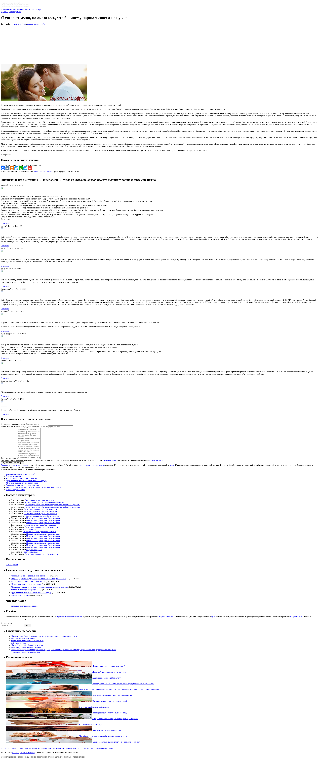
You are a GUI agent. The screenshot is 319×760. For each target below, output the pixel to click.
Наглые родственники (15, 490)
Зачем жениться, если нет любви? (20, 474)
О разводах (85, 748)
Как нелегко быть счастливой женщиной (109, 701)
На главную (6, 748)
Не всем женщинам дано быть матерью (40, 509)
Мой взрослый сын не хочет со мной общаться (112, 695)
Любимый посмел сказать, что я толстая (109, 672)
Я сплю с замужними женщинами (106, 730)
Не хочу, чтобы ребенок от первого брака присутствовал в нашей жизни (123, 684)
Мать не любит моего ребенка (24, 638)
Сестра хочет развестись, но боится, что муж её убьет (115, 719)
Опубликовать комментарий (12, 463)
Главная (4, 9)
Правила (4, 12)
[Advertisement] (159, 44)
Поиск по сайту (7, 623)
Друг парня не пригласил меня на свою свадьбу (26, 481)
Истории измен (54, 748)
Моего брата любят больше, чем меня (27, 645)
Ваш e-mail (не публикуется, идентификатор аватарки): (24, 427)
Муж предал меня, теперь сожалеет (26, 647)
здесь (172, 465)
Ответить (5, 223)
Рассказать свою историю (32, 9)
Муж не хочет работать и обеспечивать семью (44, 502)
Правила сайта (14, 9)
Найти (28, 625)
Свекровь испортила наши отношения (22, 485)
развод (30, 24)
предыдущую (84, 465)
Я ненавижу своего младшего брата (26, 652)
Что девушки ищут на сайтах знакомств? (23, 478)
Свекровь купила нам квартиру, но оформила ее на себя (116, 742)
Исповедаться (15, 12)
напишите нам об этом (43, 171)
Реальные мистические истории (24, 606)
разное (37, 24)
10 (11, 24)
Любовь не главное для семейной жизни (28, 576)
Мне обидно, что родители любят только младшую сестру (103, 736)
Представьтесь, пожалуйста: (13, 424)
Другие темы (66, 748)
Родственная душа (14, 476)
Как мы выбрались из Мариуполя (106, 678)
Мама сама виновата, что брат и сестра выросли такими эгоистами (39, 587)
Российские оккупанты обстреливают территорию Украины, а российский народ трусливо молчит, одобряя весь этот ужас (63, 650)
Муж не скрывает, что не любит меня (22, 483)
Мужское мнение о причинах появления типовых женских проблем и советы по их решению (119, 689)
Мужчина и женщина (38, 748)
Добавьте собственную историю (14, 465)
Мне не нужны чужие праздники (25, 590)
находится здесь (156, 460)
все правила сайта (296, 617)
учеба (42, 24)
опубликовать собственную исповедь (69, 617)
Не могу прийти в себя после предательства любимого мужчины (52, 505)
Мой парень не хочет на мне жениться (27, 641)
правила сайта (110, 460)
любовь (23, 24)
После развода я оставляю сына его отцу (109, 713)
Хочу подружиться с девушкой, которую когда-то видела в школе (33, 487)
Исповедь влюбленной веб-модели (94, 707)
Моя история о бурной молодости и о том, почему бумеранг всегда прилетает (44, 636)
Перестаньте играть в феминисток (39, 500)
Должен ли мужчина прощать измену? (108, 666)
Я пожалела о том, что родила (91, 724)
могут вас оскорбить (166, 617)
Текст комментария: (9, 458)
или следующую (98, 465)
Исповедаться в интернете (23, 753)
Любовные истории (20, 748)
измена (16, 24)
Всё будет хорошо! (19, 643)
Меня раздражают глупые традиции (26, 584)
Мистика (76, 748)
